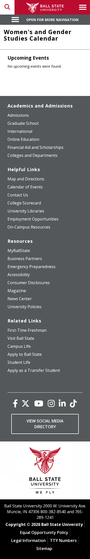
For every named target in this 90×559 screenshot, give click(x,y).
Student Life (19, 362)
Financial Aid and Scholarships (36, 147)
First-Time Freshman (27, 330)
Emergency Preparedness (32, 266)
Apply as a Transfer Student (34, 370)
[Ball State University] (45, 471)
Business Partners (25, 258)
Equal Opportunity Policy (44, 532)
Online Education (23, 139)
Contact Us (18, 195)
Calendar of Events (25, 187)
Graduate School (23, 123)
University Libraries (26, 211)
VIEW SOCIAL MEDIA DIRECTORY (45, 423)
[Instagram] (51, 403)
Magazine (17, 290)
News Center (20, 298)
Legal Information (28, 540)
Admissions (18, 115)
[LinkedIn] (62, 403)
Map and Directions (26, 179)
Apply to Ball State (25, 354)
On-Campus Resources (29, 227)
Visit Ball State (21, 338)
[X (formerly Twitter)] (26, 403)
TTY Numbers (63, 540)
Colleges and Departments (33, 155)
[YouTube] (38, 403)
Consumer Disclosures (29, 282)
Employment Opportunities (33, 219)
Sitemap (44, 548)
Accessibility (19, 274)
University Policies (25, 306)
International (20, 131)
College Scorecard (24, 203)
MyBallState (19, 250)
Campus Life (19, 346)
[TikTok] (73, 403)
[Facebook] (15, 403)
